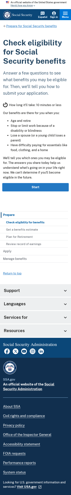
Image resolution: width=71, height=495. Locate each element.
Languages (15, 303)
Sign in (54, 17)
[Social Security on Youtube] (24, 353)
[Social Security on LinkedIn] (41, 353)
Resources (14, 330)
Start (35, 187)
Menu (65, 17)
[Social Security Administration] (10, 367)
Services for (16, 317)
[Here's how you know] (35, 4)
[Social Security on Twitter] (15, 353)
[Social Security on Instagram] (32, 353)
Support (12, 290)
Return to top (12, 273)
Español (42, 17)
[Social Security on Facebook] (7, 353)
